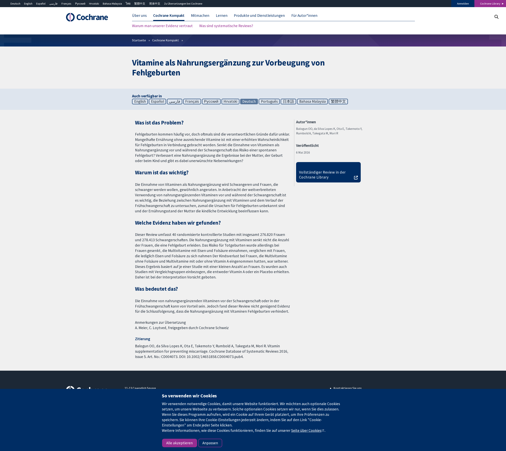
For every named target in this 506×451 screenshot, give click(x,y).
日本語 (288, 101)
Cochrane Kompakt (165, 40)
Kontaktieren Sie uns (347, 388)
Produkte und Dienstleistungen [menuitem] (259, 15)
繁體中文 (139, 3)
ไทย (128, 3)
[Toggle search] (496, 17)
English (28, 3)
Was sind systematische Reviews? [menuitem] (226, 25)
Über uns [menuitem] (139, 15)
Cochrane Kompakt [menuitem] (168, 15)
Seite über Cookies (306, 430)
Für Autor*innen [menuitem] (304, 15)
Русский (80, 3)
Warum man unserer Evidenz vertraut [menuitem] (162, 25)
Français (66, 3)
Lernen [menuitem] (222, 15)
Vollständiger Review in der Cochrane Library (322, 174)
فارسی (53, 3)
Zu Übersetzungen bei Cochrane (183, 3)
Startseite (139, 40)
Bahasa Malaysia (112, 3)
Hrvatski (94, 3)
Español (40, 3)
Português (269, 101)
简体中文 (154, 3)
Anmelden (463, 3)
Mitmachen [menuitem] (200, 15)
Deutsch (15, 3)
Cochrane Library (490, 3)
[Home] (92, 17)
